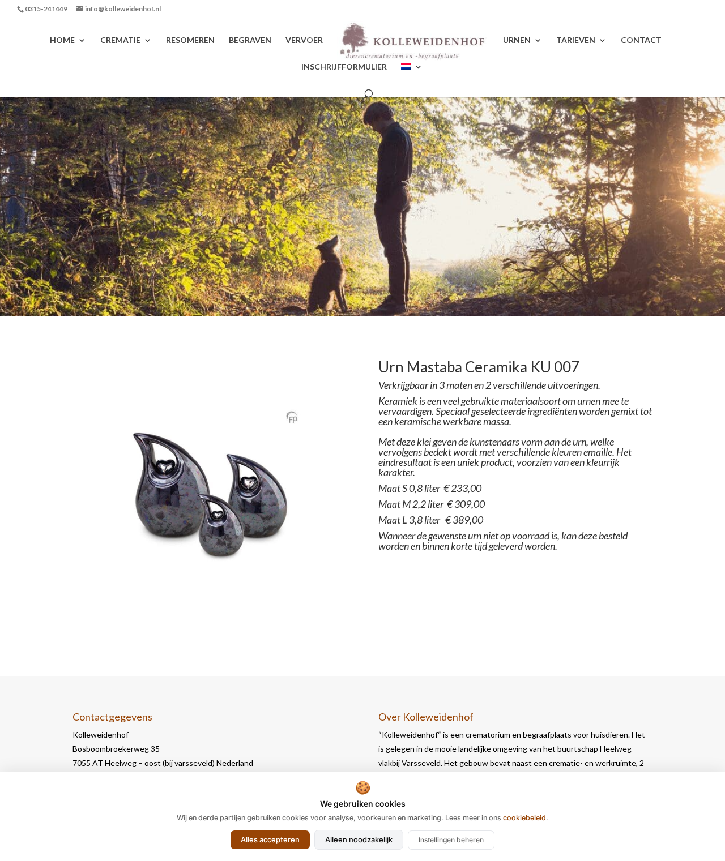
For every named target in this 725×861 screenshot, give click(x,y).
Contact (641, 40)
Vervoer (304, 40)
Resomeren (190, 40)
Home (62, 40)
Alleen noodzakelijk (359, 839)
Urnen (517, 40)
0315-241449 (46, 9)
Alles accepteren (270, 839)
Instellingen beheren (451, 840)
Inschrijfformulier (344, 67)
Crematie (120, 40)
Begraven (250, 40)
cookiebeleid (524, 817)
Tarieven (575, 40)
